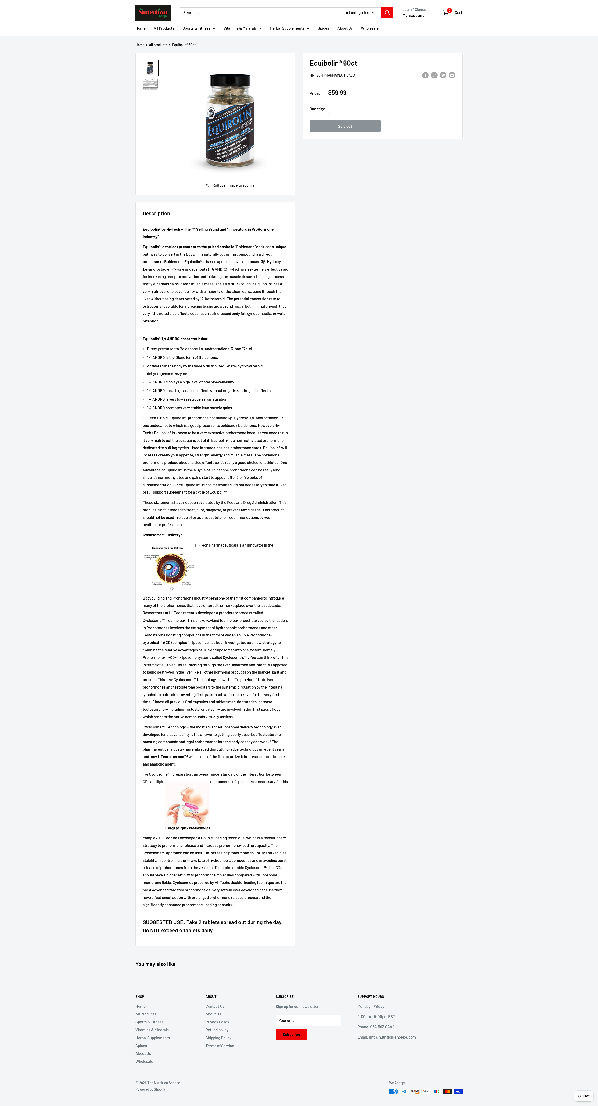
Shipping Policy (218, 1037)
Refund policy (217, 1029)
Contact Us (215, 1006)
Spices (323, 28)
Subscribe (291, 1034)
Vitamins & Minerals (240, 28)
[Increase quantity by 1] (358, 109)
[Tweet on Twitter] (443, 74)
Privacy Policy (217, 1021)
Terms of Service (220, 1045)
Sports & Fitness (196, 28)
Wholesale (370, 28)
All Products (164, 28)
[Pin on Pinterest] (434, 74)
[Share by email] (452, 74)
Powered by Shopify (150, 1089)
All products (158, 44)
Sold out (345, 126)
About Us (345, 28)
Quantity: (317, 108)
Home (140, 28)
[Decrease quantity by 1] (333, 109)
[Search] (387, 12)
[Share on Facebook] (425, 74)
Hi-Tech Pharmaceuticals (332, 75)
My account (413, 15)
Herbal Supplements (287, 28)
